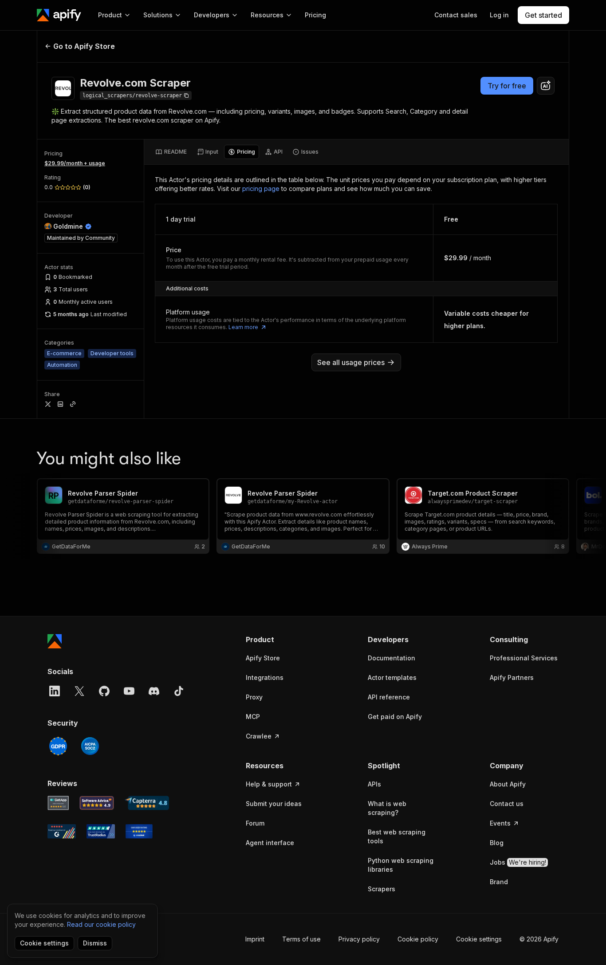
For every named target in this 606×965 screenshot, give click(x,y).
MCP (253, 716)
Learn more (243, 327)
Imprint (254, 939)
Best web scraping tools (396, 836)
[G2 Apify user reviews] (61, 831)
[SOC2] (90, 746)
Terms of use (301, 939)
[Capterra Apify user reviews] (147, 803)
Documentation (391, 658)
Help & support (269, 784)
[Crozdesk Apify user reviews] (139, 831)
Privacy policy (359, 939)
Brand (499, 882)
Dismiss (95, 943)
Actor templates (392, 677)
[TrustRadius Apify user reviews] (101, 831)
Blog (497, 842)
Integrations (264, 677)
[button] (280, 639)
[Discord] (154, 691)
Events (500, 823)
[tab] (171, 152)
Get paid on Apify (395, 716)
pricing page (260, 188)
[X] (79, 691)
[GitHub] (104, 691)
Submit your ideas (274, 803)
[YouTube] (129, 691)
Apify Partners (512, 677)
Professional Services (524, 658)
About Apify (508, 784)
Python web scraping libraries (400, 865)
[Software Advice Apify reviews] (96, 803)
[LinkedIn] (54, 691)
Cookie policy (417, 939)
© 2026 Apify (539, 939)
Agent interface (270, 842)
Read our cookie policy (101, 924)
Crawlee (259, 736)
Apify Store (263, 658)
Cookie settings (479, 939)
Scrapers (381, 889)
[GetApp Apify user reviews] (58, 803)
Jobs (518, 862)
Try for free (507, 85)
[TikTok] (179, 691)
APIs (374, 784)
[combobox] (546, 86)
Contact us (506, 803)
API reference (389, 697)
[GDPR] (58, 746)
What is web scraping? (387, 808)
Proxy (254, 697)
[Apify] (59, 15)
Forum (255, 823)
